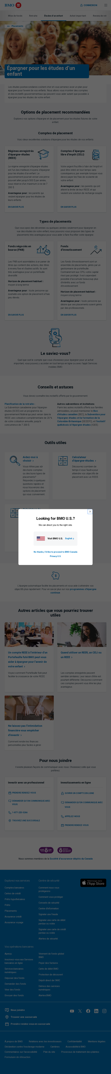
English (68, 538)
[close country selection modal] (90, 511)
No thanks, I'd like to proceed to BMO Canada (55, 552)
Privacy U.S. (55, 556)
